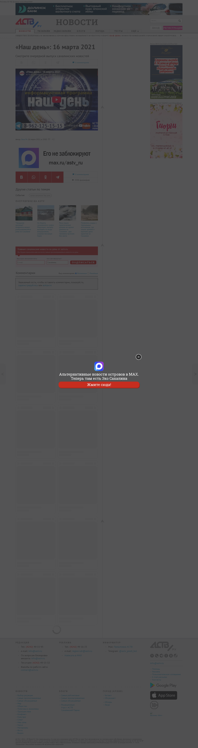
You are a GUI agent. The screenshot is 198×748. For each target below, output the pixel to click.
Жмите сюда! (99, 384)
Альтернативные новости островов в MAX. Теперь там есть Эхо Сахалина (99, 376)
